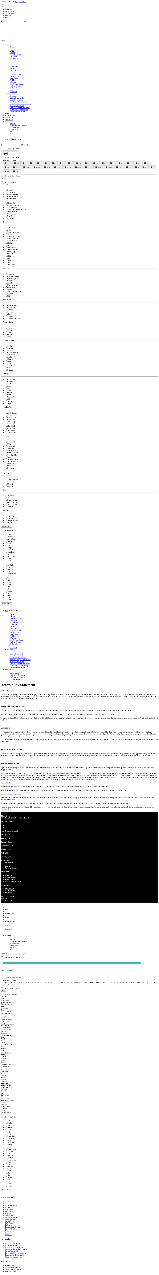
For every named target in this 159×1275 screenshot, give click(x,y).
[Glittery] (3, 1037)
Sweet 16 (10, 218)
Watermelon (11, 574)
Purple (9, 558)
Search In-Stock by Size (12, 157)
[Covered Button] (6, 1028)
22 (113, 163)
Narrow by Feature (10, 182)
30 (147, 163)
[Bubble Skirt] (7, 1018)
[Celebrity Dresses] (7, 1020)
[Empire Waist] (6, 1087)
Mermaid (10, 484)
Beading (10, 348)
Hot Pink (10, 569)
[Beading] (6, 1049)
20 (105, 163)
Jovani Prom (14, 634)
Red (8, 578)
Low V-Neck (11, 451)
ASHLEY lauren (15, 618)
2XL (17, 171)
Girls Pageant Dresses (14, 205)
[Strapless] (6, 1110)
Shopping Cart (10, 13)
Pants (9, 245)
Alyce (12, 615)
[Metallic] (3, 1039)
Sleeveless (10, 506)
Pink (9, 567)
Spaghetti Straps (12, 520)
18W (38, 167)
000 (8, 163)
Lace (9, 363)
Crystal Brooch (12, 353)
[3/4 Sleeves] (7, 1097)
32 (8, 167)
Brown (9, 591)
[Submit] (25, 21)
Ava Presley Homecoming (18, 658)
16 (88, 163)
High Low (10, 283)
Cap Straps (11, 516)
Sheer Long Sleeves (14, 502)
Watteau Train (12, 432)
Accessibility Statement (13, 139)
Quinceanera (11, 214)
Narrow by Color (10, 531)
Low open (10, 312)
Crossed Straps (12, 307)
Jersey (9, 386)
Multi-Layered (12, 285)
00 (17, 163)
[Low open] (6, 1033)
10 (63, 163)
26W (79, 167)
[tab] (81, 629)
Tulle (9, 403)
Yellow (9, 535)
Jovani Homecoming (17, 662)
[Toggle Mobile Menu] (2, 904)
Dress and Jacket (13, 232)
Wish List (8, 9)
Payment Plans (10, 921)
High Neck (11, 446)
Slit (8, 296)
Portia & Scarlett (15, 642)
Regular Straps (12, 518)
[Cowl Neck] (6, 1076)
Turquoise (10, 548)
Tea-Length (11, 430)
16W (28, 167)
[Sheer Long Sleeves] (7, 1101)
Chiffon (10, 382)
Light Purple (11, 563)
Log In (7, 17)
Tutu (8, 262)
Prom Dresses (12, 212)
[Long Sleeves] (7, 1099)
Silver (9, 597)
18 (97, 163)
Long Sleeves (12, 500)
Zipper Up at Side (13, 318)
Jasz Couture (14, 628)
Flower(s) (10, 359)
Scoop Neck (11, 461)
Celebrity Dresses (13, 276)
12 (71, 163)
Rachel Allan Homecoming (19, 666)
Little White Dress (13, 239)
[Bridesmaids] (9, 1000)
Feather (9, 357)
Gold (9, 589)
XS (129, 167)
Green (9, 541)
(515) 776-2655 (20, 2)
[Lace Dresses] (7, 1014)
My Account (9, 11)
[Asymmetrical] (5, 1068)
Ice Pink (10, 565)
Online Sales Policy (12, 877)
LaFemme (13, 638)
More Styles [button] (9, 669)
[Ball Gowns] (7, 1008)
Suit (8, 258)
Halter (9, 444)
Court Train (11, 419)
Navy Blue (11, 556)
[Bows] (6, 1051)
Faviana (12, 626)
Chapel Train (11, 417)
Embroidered (11, 355)
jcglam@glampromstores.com (11, 794)
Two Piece (11, 265)
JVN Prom (13, 636)
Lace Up (10, 310)
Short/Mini (11, 426)
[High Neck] (6, 1079)
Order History (10, 891)
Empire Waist (12, 482)
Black (9, 593)
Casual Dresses (12, 194)
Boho (9, 230)
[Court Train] (5, 1072)
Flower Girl (11, 203)
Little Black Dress (13, 236)
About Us (8, 875)
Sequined (10, 397)
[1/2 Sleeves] (7, 1095)
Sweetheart (11, 468)
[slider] (142, 963)
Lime (9, 543)
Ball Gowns (11, 228)
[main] (79, 746)
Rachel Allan (14, 644)
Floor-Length (11, 422)
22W (59, 167)
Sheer (9, 314)
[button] (7, 45)
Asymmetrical (12, 415)
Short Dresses (12, 254)
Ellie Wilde (13, 624)
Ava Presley (14, 622)
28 (139, 163)
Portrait (9, 457)
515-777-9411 (5, 860)
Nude (9, 587)
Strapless (10, 466)
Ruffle (9, 366)
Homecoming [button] (9, 650)
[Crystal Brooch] (6, 1052)
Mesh (9, 390)
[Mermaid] (6, 1089)
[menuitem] (81, 9)
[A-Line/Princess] (6, 1085)
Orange (10, 580)
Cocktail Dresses (13, 196)
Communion (11, 199)
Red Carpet (11, 216)
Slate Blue (10, 552)
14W (17, 167)
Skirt (9, 256)
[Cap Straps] (6, 1105)
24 (122, 163)
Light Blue (11, 550)
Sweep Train (11, 428)
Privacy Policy (10, 879)
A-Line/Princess (12, 480)
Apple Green (11, 539)
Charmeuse (11, 379)
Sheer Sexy (11, 252)
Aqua (9, 545)
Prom (7, 909)
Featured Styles (15, 679)
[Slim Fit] (6, 1091)
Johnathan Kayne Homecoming (20, 660)
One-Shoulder (12, 455)
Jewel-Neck (11, 448)
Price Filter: (8, 149)
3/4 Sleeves (11, 498)
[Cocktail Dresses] (9, 1004)
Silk (8, 399)
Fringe (9, 361)
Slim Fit (10, 486)
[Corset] (7, 1023)
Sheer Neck (11, 464)
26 (130, 163)
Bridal (9, 190)
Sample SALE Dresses (17, 677)
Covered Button (12, 305)
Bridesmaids (11, 192)
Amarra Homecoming (17, 654)
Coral (9, 582)
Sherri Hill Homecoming (18, 667)
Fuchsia (10, 571)
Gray (9, 595)
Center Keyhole (12, 278)
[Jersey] (5, 1062)
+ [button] (6, 652)
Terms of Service (11, 868)
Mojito (9, 537)
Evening (10, 201)
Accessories (9, 925)
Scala (11, 646)
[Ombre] (3, 1043)
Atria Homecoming (16, 656)
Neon (9, 332)
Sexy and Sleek (12, 249)
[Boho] (7, 1010)
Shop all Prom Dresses (17, 676)
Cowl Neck (11, 442)
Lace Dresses (11, 234)
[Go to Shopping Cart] (2, 4)
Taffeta (9, 401)
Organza (10, 392)
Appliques (10, 346)
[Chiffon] (5, 1058)
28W (89, 167)
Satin (9, 395)
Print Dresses (11, 247)
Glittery (10, 328)
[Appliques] (6, 1047)
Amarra (12, 616)
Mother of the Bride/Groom (16, 209)
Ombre (9, 334)
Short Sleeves (12, 504)
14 (80, 163)
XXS (120, 167)
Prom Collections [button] (11, 610)
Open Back (11, 287)
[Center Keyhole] (7, 1022)
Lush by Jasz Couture (17, 640)
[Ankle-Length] (5, 1066)
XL (8, 171)
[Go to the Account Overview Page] (2, 6)
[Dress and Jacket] (7, 1012)
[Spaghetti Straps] (6, 1108)
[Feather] (5, 1060)
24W (69, 167)
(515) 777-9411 (6, 783)
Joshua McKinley (16, 632)
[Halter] (6, 1078)
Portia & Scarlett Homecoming (20, 664)
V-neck (9, 470)
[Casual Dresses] (9, 1002)
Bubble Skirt (11, 274)
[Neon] (3, 1041)
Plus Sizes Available (14, 292)
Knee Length (11, 424)
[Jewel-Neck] (6, 1081)
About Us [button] (8, 935)
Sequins (10, 370)
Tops (9, 260)
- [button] (6, 612)
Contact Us (9, 866)
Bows (9, 350)
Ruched (10, 294)
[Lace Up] (6, 1031)
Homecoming (12, 207)
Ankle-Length (12, 413)
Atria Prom (13, 620)
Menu (3, 41)
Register (8, 15)
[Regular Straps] (6, 1107)
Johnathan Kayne (15, 630)
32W (110, 167)
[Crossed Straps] (6, 1029)
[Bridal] (9, 999)
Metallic (10, 330)
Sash (9, 368)
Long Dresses (12, 241)
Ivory (9, 584)
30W (100, 167)
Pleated (9, 289)
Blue (9, 554)
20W (48, 167)
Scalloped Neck (12, 459)
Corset (9, 281)
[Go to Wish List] (4, 4)
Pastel (9, 337)
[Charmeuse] (5, 1056)
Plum (9, 576)
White (9, 600)
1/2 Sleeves (11, 496)
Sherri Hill (13, 648)
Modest (9, 243)
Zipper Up (10, 316)
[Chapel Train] (5, 1070)
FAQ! (7, 917)
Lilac (9, 561)
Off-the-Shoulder (13, 453)
